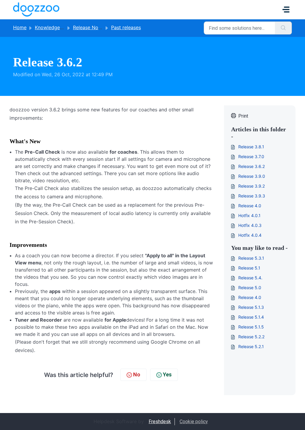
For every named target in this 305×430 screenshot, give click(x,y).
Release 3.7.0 (251, 156)
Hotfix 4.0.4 (250, 235)
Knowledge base (53, 27)
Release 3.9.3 (251, 195)
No (136, 374)
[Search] (283, 28)
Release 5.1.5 (251, 326)
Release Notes (89, 27)
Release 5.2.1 (251, 346)
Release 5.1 (249, 267)
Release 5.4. (250, 277)
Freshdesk (160, 421)
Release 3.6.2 (251, 166)
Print (243, 116)
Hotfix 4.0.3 (250, 225)
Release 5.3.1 (251, 258)
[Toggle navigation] (286, 9)
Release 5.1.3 (251, 307)
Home (20, 27)
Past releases (126, 27)
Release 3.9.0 (251, 176)
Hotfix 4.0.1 (249, 215)
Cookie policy (194, 421)
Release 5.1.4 (251, 317)
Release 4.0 (249, 205)
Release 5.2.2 (251, 336)
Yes (167, 374)
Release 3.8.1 (251, 146)
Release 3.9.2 (251, 185)
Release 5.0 (249, 287)
